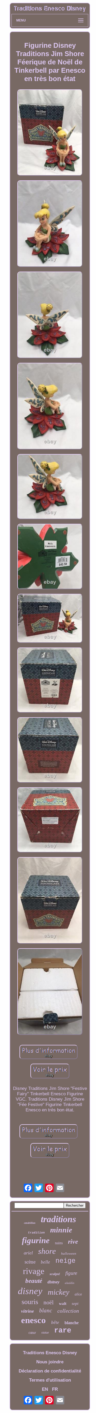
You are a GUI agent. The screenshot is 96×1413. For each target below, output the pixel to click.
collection (68, 1311)
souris (30, 1302)
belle (45, 1262)
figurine (36, 1240)
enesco (33, 1320)
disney (30, 1291)
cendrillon (29, 1222)
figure (71, 1273)
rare (62, 1331)
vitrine (27, 1311)
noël (48, 1302)
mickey (58, 1292)
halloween (68, 1253)
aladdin (69, 1282)
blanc (45, 1310)
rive (73, 1241)
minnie (61, 1230)
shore (47, 1251)
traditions (58, 1219)
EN (45, 1389)
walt (62, 1303)
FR (55, 1389)
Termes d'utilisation (50, 1380)
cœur (32, 1333)
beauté (33, 1280)
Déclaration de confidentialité (50, 1371)
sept (75, 1303)
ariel (28, 1252)
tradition (36, 1232)
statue (45, 1332)
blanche (72, 1322)
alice (78, 1294)
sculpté (55, 1274)
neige (65, 1261)
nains (59, 1243)
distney (53, 1282)
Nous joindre (49, 1361)
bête (55, 1322)
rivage (33, 1271)
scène (30, 1262)
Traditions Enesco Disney (50, 1352)
